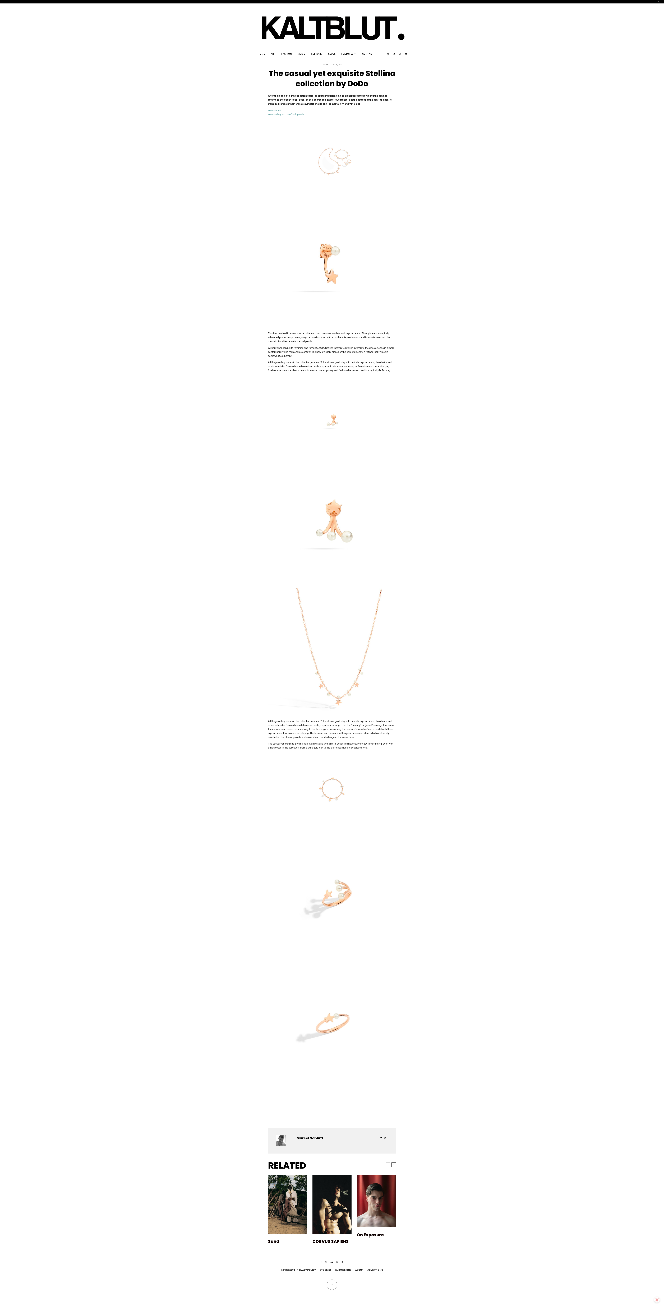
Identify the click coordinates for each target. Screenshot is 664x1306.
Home (261, 54)
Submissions (343, 1270)
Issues (331, 54)
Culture (316, 54)
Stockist (325, 1270)
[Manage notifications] (657, 1300)
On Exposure (370, 1235)
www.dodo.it (275, 110)
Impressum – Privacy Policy (298, 1270)
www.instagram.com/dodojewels (286, 114)
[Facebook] (382, 54)
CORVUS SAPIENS (330, 1241)
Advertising (375, 1270)
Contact (368, 54)
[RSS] (400, 54)
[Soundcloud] (394, 54)
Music (301, 54)
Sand (273, 1241)
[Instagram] (388, 54)
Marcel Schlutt (310, 1138)
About (359, 1270)
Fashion (286, 54)
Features (347, 54)
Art (273, 54)
